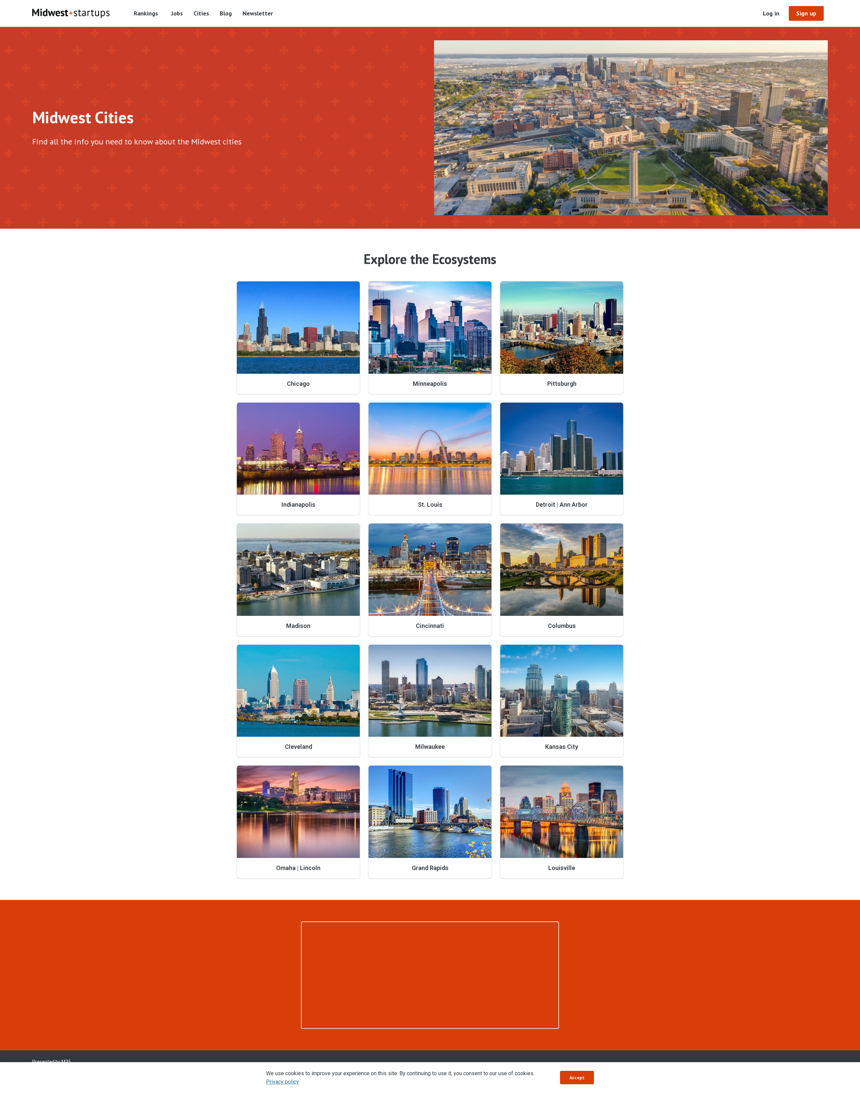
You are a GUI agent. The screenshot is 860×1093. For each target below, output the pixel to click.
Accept (577, 1078)
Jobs (177, 13)
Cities (201, 13)
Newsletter (258, 13)
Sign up (806, 13)
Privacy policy (282, 1082)
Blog (226, 13)
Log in (771, 13)
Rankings (146, 13)
